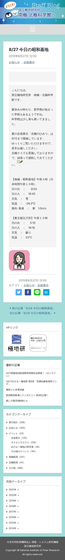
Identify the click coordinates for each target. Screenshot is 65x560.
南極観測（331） (17, 457)
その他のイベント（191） (24, 451)
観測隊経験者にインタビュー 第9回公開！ (27, 395)
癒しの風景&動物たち (17, 400)
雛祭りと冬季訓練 (15, 389)
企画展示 (29, 62)
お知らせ (14, 62)
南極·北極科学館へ (37, 13)
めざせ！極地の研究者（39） (26, 447)
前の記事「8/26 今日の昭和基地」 (33, 308)
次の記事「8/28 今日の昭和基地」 (31, 313)
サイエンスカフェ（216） (24, 442)
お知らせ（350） (18, 428)
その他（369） (16, 468)
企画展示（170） (19, 438)
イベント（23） (17, 433)
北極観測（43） (17, 462)
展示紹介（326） (18, 422)
